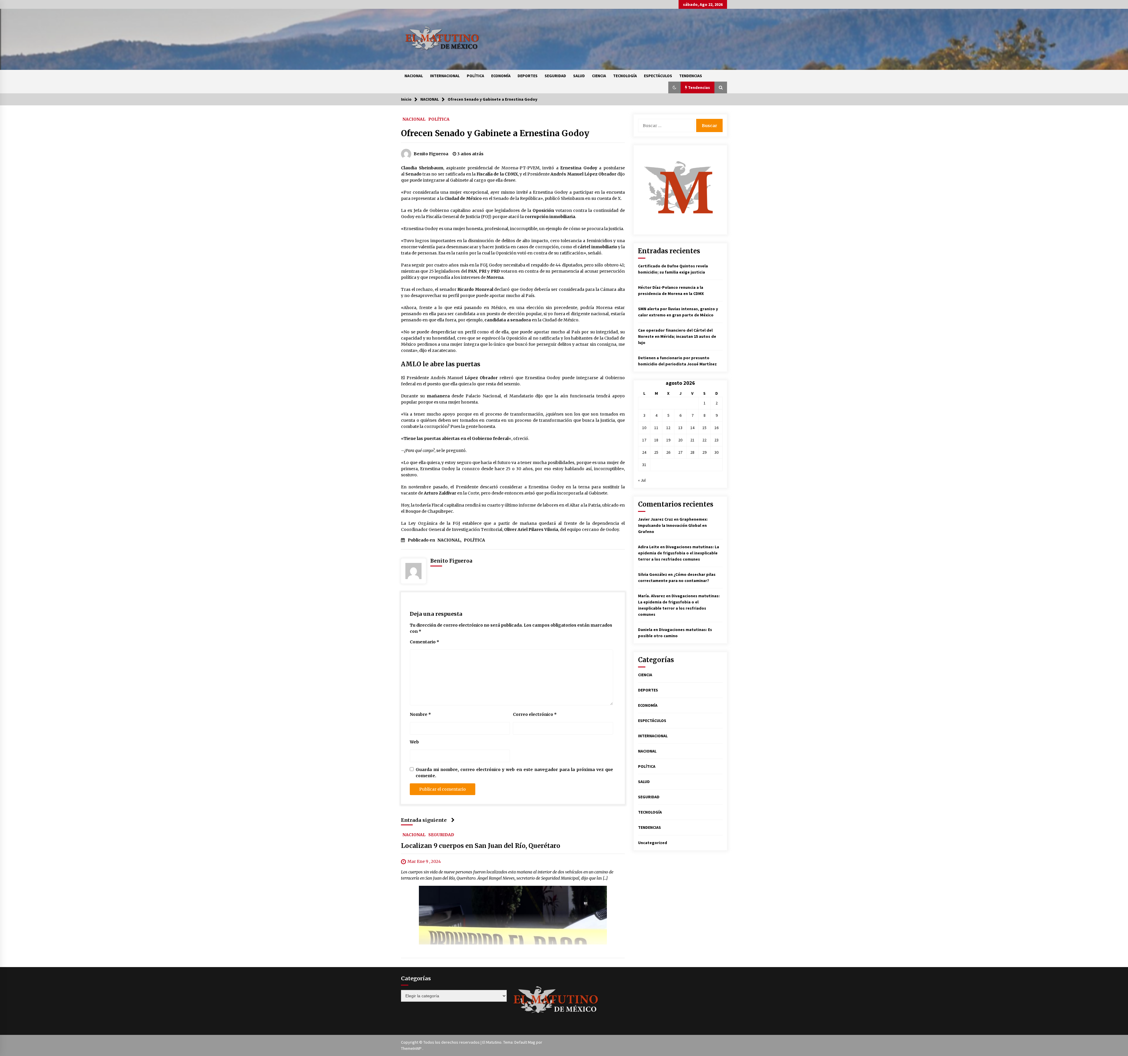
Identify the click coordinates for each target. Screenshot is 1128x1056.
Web (414, 742)
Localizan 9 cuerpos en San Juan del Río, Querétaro (480, 846)
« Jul (642, 480)
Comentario (424, 642)
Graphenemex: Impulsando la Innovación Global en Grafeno (673, 525)
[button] (674, 87)
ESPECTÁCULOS (658, 75)
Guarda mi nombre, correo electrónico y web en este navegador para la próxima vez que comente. (514, 772)
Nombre (420, 714)
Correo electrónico (535, 714)
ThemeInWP (411, 1048)
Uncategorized (652, 842)
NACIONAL (413, 75)
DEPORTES (528, 75)
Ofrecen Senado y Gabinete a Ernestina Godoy (495, 133)
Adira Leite (648, 546)
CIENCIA (599, 75)
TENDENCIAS (690, 75)
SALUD (579, 75)
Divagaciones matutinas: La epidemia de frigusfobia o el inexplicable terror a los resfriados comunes (678, 553)
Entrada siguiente (424, 820)
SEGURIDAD (555, 75)
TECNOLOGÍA (625, 75)
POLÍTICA (475, 75)
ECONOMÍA (501, 75)
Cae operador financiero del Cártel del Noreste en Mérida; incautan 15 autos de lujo (677, 336)
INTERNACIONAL (445, 75)
